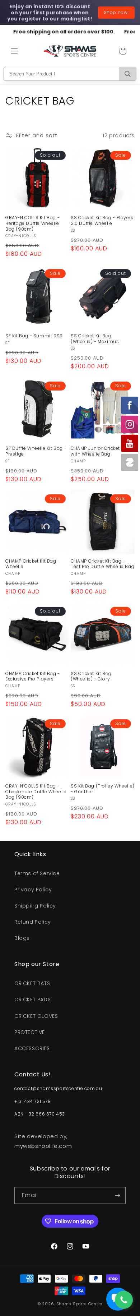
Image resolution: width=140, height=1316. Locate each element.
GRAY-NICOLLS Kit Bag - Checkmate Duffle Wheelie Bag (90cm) (35, 791)
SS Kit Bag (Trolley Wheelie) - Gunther (103, 788)
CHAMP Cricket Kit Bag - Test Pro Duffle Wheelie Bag (102, 563)
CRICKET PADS (32, 999)
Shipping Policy (35, 905)
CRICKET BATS (32, 983)
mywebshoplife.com (43, 1146)
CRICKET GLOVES (36, 1016)
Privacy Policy (33, 889)
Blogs (22, 938)
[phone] (124, 1300)
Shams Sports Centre (79, 1304)
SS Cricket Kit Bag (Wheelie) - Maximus (95, 338)
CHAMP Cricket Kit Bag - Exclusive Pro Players (32, 676)
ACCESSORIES (32, 1048)
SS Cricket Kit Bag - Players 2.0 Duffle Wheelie (102, 220)
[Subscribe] (117, 1195)
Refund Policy (32, 921)
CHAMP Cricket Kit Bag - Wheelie (32, 563)
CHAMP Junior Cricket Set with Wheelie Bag (100, 451)
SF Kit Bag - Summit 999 (34, 336)
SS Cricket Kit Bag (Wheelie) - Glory (91, 676)
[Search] (127, 73)
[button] (14, 51)
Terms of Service (37, 873)
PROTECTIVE (29, 1032)
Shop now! (116, 12)
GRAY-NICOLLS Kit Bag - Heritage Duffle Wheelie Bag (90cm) (32, 223)
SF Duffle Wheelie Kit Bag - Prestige (35, 451)
